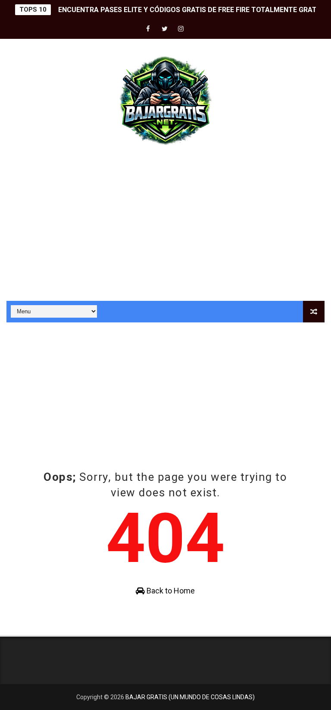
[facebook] (148, 29)
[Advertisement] (165, 227)
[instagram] (181, 29)
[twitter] (164, 29)
